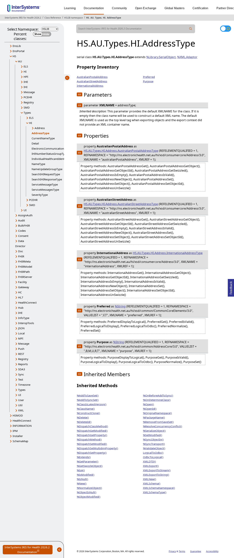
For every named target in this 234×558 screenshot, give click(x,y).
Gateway (23, 287)
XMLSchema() (151, 483)
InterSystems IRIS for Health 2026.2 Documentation (28, 549)
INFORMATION (22, 425)
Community (119, 8)
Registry (29, 102)
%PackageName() (154, 417)
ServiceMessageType (45, 184)
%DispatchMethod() (89, 439)
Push (21, 348)
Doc (20, 251)
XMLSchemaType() (154, 492)
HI (104, 17)
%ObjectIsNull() (86, 492)
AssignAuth (25, 215)
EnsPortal (18, 51)
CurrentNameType (43, 138)
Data (21, 241)
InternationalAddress (90, 85)
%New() (81, 483)
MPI (20, 338)
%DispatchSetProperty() (92, 452)
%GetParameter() (87, 461)
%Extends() (84, 457)
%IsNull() (82, 479)
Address (40, 128)
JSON (21, 328)
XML (21, 410)
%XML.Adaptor (187, 57)
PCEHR (28, 97)
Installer (18, 436)
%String (120, 306)
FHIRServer (25, 277)
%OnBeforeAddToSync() (158, 395)
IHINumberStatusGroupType (50, 153)
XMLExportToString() (156, 474)
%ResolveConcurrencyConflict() (162, 426)
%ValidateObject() (154, 448)
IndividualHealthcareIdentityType (52, 159)
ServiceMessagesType (45, 189)
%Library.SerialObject (161, 57)
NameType (38, 164)
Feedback (231, 286)
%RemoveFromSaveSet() (158, 422)
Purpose (148, 81)
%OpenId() (149, 408)
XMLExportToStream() (157, 470)
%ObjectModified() (88, 496)
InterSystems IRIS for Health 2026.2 (23, 17)
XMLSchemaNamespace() (159, 488)
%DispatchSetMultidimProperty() (97, 448)
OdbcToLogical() (153, 457)
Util (20, 405)
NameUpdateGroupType (47, 169)
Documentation (94, 8)
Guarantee (195, 551)
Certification (200, 8)
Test (20, 379)
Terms (182, 551)
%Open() (148, 404)
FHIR (21, 256)
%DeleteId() (84, 422)
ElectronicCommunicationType (51, 148)
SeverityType (40, 195)
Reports (23, 364)
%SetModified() (152, 435)
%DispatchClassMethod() (92, 426)
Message (29, 92)
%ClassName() (86, 408)
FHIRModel (25, 266)
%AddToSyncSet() (88, 400)
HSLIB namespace (73, 17)
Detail (35, 143)
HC (20, 292)
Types (98, 17)
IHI (25, 87)
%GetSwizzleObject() (90, 466)
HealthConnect (27, 302)
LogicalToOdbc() (153, 452)
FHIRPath (24, 272)
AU (92, 17)
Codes (22, 230)
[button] (79, 94)
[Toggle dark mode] (225, 28)
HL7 (20, 297)
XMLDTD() (149, 461)
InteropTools (26, 323)
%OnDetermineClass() (157, 400)
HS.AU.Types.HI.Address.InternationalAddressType (168, 253)
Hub (20, 307)
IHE (26, 82)
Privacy (172, 551)
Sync (21, 374)
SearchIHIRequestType (46, 174)
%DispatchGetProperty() (92, 435)
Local (21, 333)
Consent (23, 236)
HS (87, 17)
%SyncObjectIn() (153, 439)
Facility (22, 282)
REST (21, 354)
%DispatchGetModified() (92, 430)
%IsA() (81, 470)
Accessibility (212, 551)
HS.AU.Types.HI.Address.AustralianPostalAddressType (121, 151)
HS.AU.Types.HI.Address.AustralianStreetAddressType (121, 204)
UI (25, 210)
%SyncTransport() (154, 444)
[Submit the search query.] (190, 28)
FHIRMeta (24, 261)
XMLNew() (149, 479)
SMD (27, 107)
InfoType (23, 318)
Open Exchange (145, 8)
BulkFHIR (24, 225)
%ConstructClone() (88, 413)
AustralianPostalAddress (92, 77)
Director (20, 246)
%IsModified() (85, 474)
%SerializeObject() (154, 430)
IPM (15, 431)
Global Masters (174, 8)
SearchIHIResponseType (47, 179)
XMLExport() (151, 466)
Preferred (149, 77)
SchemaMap (20, 441)
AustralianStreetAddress (92, 81)
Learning (70, 8)
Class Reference (52, 17)
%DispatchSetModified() (92, 444)
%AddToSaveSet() (88, 395)
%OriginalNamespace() (157, 413)
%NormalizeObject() (89, 488)
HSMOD (18, 415)
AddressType (114, 17)
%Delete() (83, 417)
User (21, 400)
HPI (26, 76)
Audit (21, 220)
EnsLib (17, 46)
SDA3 (21, 369)
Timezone (24, 384)
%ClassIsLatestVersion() (91, 404)
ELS (26, 66)
